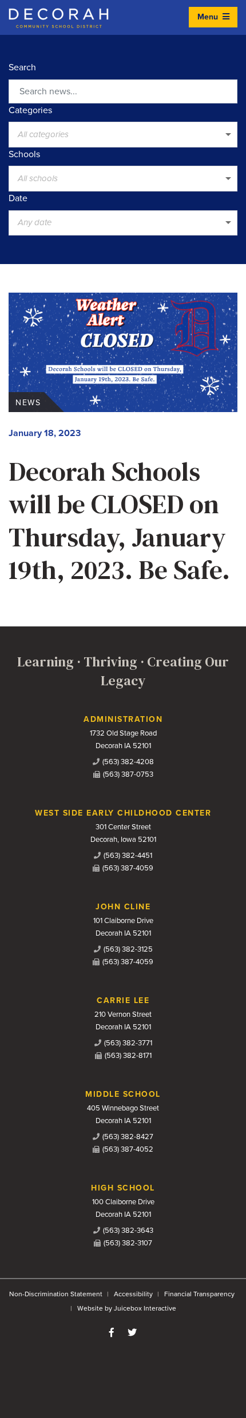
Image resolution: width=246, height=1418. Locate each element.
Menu (208, 17)
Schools (24, 154)
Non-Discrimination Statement (55, 1294)
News (28, 403)
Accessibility (133, 1294)
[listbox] (123, 134)
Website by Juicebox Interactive (126, 1308)
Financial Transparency (199, 1294)
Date (18, 198)
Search (22, 67)
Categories (30, 110)
